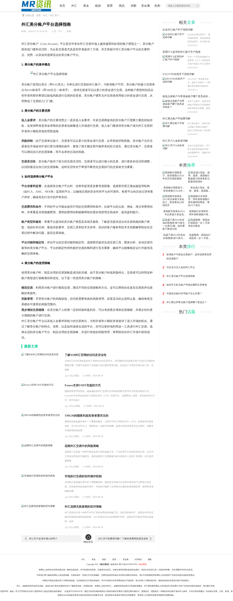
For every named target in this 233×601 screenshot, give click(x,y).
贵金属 (125, 559)
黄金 (94, 559)
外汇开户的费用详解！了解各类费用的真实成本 (123, 538)
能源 (104, 559)
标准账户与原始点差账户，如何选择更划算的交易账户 (189, 256)
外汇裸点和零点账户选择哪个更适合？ (186, 302)
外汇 (45, 15)
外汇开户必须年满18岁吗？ (43, 538)
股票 (114, 559)
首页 (38, 15)
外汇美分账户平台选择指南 (180, 276)
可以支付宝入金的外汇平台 (180, 267)
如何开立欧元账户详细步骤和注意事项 (186, 285)
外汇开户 (54, 15)
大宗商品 (138, 559)
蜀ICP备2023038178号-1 (129, 564)
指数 (150, 559)
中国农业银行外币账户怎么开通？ (184, 293)
